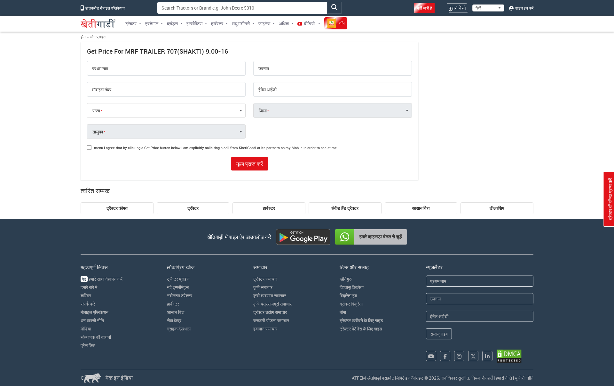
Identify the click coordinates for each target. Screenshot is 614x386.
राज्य (96, 111)
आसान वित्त (420, 208)
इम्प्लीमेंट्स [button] (194, 23)
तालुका (97, 132)
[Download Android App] (303, 237)
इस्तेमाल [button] (151, 23)
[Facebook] (445, 356)
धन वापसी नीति (92, 320)
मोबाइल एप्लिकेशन (94, 312)
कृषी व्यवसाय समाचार (269, 295)
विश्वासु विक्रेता (352, 287)
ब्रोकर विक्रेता (351, 304)
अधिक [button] (284, 23)
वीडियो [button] (309, 23)
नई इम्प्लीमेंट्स (178, 287)
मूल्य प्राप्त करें (249, 163)
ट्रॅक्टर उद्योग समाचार (270, 312)
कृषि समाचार (262, 287)
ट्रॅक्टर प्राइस (178, 279)
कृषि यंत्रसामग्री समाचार (272, 304)
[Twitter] (473, 356)
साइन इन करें (523, 8)
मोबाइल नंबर (101, 89)
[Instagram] (459, 356)
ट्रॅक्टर (193, 208)
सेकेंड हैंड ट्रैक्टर (344, 208)
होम (83, 36)
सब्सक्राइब (439, 334)
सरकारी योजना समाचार (271, 320)
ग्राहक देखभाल (179, 329)
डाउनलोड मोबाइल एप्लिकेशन (104, 8)
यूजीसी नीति (524, 378)
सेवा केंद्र (174, 320)
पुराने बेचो (457, 7)
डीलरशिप (497, 208)
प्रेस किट (88, 345)
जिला (263, 111)
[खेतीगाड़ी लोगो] (98, 23)
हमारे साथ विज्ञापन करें (102, 279)
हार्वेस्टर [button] (217, 23)
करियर (86, 295)
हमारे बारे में (89, 287)
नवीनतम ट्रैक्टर (179, 295)
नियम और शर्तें (482, 378)
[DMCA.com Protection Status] (509, 356)
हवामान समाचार (265, 329)
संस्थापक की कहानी (96, 337)
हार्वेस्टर (269, 208)
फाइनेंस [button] (264, 23)
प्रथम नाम (100, 68)
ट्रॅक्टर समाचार (265, 279)
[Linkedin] (487, 356)
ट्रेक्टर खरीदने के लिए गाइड (361, 320)
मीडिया (86, 329)
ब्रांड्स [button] (172, 23)
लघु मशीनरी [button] (241, 23)
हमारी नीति (504, 378)
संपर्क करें (88, 304)
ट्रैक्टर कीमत (117, 208)
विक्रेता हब (348, 295)
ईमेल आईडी (267, 89)
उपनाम (263, 68)
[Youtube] (431, 356)
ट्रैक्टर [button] (131, 23)
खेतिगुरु (346, 279)
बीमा (343, 312)
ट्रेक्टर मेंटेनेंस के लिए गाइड (361, 329)
